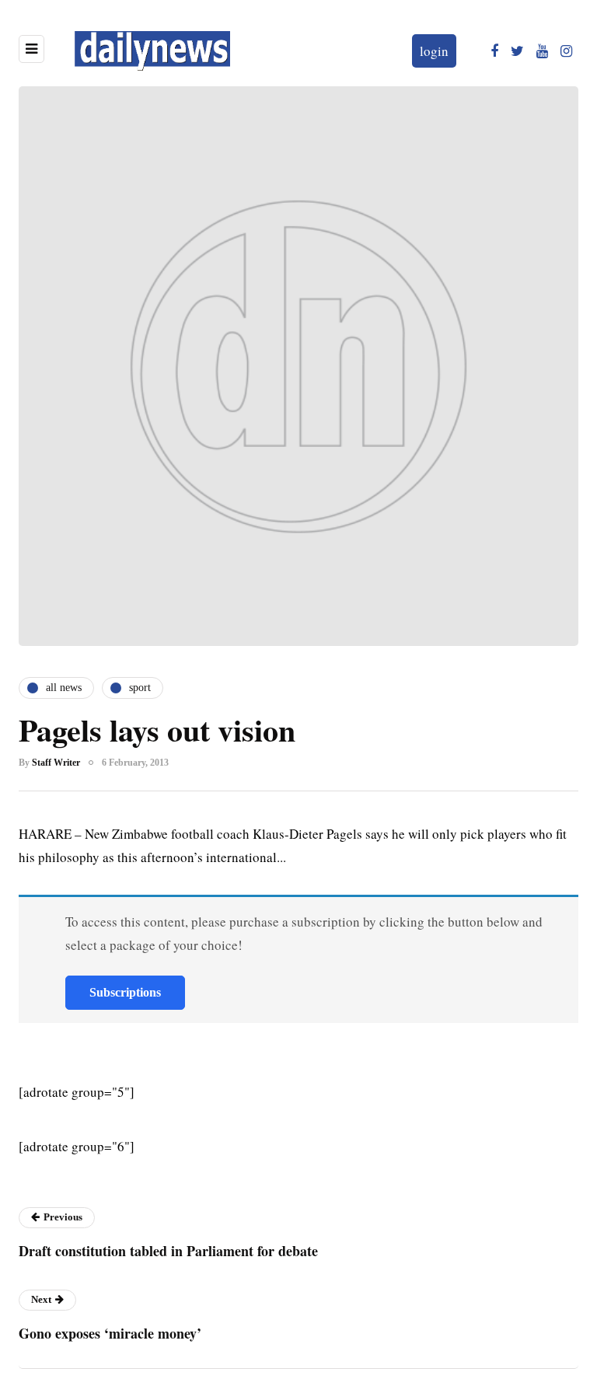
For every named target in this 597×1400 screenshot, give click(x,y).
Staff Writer (56, 762)
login (434, 51)
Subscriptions (125, 992)
